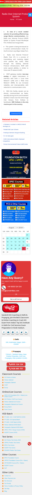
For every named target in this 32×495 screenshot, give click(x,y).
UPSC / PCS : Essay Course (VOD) (14, 430)
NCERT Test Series (9, 447)
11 (11, 242)
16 (3, 245)
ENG (3, 1)
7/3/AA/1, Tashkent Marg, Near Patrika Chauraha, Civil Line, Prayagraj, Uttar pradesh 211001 (16, 356)
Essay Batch (8, 407)
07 (23, 238)
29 (27, 249)
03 (7, 238)
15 (27, 242)
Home (12, 19)
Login (23, 1)
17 (7, 245)
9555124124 (18, 1)
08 (27, 238)
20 (19, 245)
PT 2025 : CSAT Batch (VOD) (12, 422)
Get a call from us (16, 299)
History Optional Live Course (12, 401)
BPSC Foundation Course (11, 458)
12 (15, 242)
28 (23, 249)
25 (11, 249)
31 (7, 252)
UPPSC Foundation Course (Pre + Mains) (16, 460)
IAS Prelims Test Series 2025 (12, 440)
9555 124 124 (17, 364)
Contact (28, 1)
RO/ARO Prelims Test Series (12, 450)
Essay (6, 387)
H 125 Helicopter (9, 136)
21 (23, 245)
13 (19, 242)
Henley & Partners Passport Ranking (14, 132)
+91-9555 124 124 (14, 287)
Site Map (6, 488)
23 (3, 249)
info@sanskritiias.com (10, 291)
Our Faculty (7, 483)
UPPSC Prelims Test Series (12, 442)
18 (11, 245)
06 (19, 238)
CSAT (6, 385)
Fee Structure (8, 481)
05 (15, 238)
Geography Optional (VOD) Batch (13, 427)
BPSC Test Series (9, 445)
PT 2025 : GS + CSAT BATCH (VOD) (14, 417)
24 (7, 249)
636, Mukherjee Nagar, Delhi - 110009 (16, 343)
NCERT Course (8, 465)
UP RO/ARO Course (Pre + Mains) (14, 463)
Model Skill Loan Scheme (11, 129)
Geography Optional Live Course (13, 404)
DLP (5, 468)
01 (27, 235)
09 (3, 242)
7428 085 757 (17, 368)
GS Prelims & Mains (10, 377)
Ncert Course (8, 409)
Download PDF (16, 113)
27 (19, 249)
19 (15, 245)
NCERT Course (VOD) (10, 432)
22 (27, 245)
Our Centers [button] (9, 1)
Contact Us (7, 475)
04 (11, 238)
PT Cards (19, 19)
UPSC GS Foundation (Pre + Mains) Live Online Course (15, 396)
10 (7, 242)
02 (3, 238)
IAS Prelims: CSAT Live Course (13, 399)
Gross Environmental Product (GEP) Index (16, 144)
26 (15, 249)
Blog (5, 491)
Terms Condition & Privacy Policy (13, 486)
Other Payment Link (10, 478)
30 (3, 252)
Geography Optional (10, 382)
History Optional (8, 380)
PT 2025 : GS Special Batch (12, 419)
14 (23, 242)
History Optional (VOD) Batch (12, 424)
